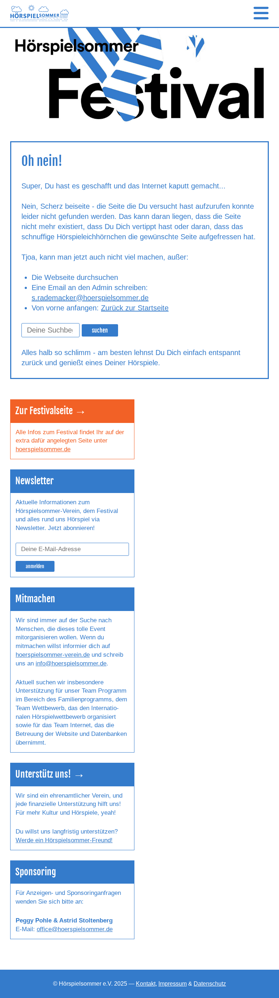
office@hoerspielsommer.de (75, 929)
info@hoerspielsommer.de (71, 663)
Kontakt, (146, 984)
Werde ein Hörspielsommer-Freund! (64, 840)
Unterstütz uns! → (50, 774)
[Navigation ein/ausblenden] (261, 13)
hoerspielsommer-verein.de (53, 654)
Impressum (172, 984)
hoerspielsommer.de (43, 449)
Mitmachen (35, 598)
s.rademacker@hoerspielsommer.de (90, 298)
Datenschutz (210, 984)
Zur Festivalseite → (50, 410)
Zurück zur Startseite (135, 308)
